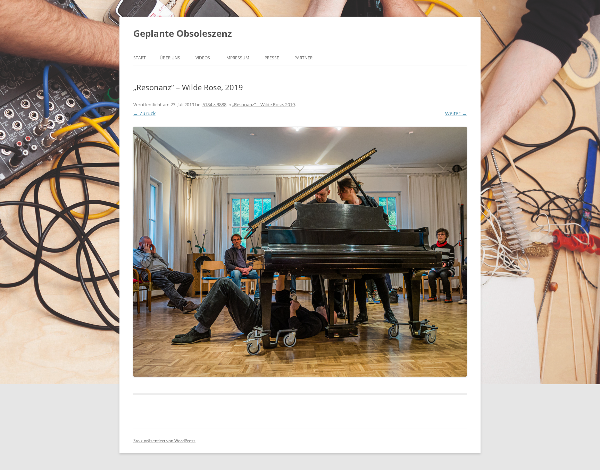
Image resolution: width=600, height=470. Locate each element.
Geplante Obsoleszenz (182, 33)
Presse (272, 58)
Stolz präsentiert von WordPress (164, 441)
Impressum (237, 58)
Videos (202, 58)
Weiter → (456, 113)
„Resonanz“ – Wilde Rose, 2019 (263, 104)
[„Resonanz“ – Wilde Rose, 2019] (300, 252)
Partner (303, 58)
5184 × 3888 (214, 104)
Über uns (170, 58)
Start (139, 58)
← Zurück (144, 113)
